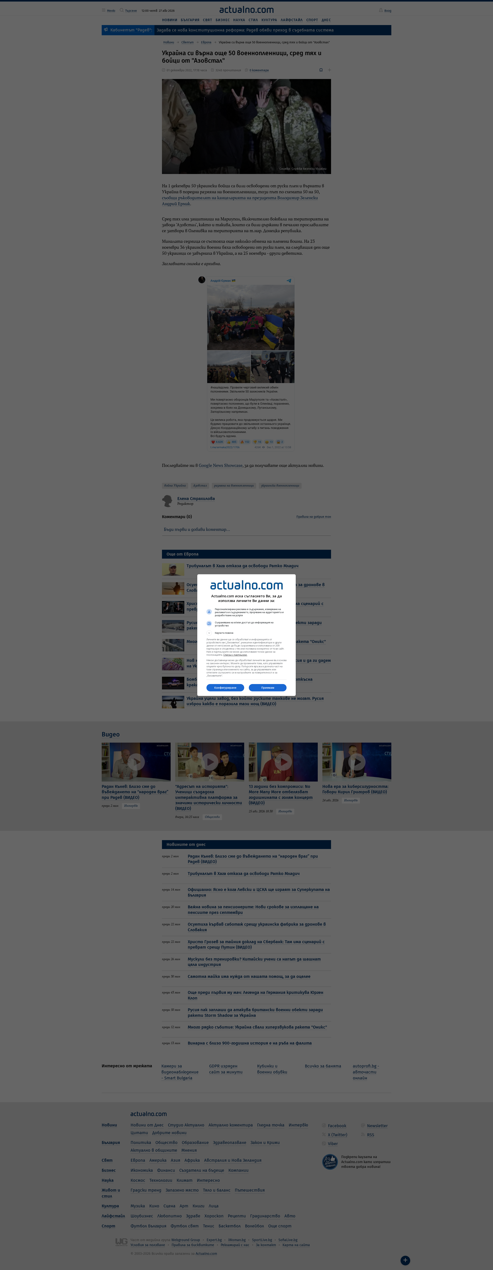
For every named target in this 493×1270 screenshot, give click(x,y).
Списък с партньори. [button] (235, 654)
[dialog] (246, 635)
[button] (246, 633)
